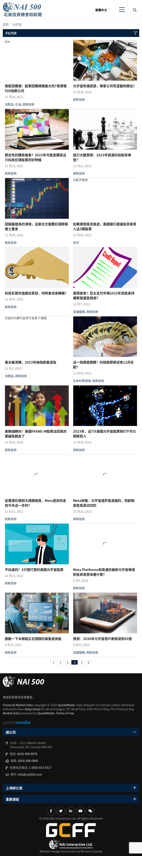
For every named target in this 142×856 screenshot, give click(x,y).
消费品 (9, 104)
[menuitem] (102, 9)
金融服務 (79, 311)
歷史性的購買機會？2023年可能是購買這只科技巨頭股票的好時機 (35, 157)
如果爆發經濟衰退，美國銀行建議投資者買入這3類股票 (104, 226)
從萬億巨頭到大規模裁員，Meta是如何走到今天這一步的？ (35, 503)
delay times (32, 709)
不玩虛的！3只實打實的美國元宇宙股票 (34, 569)
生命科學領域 (82, 380)
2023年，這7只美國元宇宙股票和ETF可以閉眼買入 (104, 433)
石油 (18, 104)
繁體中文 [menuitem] (101, 10)
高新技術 (28, 104)
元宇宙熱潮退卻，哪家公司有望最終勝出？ (104, 85)
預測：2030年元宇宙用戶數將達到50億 (102, 638)
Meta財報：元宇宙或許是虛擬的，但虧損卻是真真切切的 (103, 503)
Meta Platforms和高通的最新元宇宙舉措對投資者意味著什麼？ (104, 572)
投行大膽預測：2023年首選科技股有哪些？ (102, 157)
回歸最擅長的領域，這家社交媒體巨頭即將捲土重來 (36, 226)
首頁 (6, 24)
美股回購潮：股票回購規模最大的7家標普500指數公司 (36, 88)
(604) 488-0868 (28, 761)
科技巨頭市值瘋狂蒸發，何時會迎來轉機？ (36, 293)
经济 (76, 242)
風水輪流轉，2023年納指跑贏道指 (30, 362)
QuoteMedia (66, 705)
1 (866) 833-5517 (40, 767)
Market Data (11, 713)
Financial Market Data (18, 705)
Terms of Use (65, 713)
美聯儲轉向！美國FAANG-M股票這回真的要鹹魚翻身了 (36, 433)
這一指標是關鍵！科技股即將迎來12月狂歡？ (103, 364)
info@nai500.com (30, 774)
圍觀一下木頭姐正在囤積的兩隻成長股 (33, 638)
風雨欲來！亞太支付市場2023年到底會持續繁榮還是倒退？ (103, 295)
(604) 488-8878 (27, 754)
